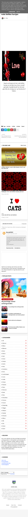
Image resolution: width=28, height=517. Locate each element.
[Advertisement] (14, 35)
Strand (14, 402)
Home (7, 505)
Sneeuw (14, 400)
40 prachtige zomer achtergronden (8, 302)
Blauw (14, 345)
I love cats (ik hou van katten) (9, 215)
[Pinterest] (11, 130)
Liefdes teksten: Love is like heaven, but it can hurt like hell (13, 168)
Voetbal (14, 413)
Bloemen (14, 348)
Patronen (14, 389)
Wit (14, 420)
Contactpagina (5, 464)
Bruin (14, 351)
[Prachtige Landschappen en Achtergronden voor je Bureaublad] (4, 315)
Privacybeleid (4, 461)
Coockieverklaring (5, 463)
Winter (14, 418)
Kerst (14, 371)
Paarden (14, 384)
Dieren (14, 353)
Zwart (23, 126)
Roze (14, 395)
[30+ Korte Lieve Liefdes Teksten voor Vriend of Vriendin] (4, 329)
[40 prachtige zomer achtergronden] (14, 288)
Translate (12, 474)
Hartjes (8, 126)
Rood (14, 392)
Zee (14, 423)
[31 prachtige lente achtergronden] (4, 308)
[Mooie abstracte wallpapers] (4, 322)
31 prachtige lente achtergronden (16, 306)
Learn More (12, 11)
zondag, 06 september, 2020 (11, 233)
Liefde (13, 126)
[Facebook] (2, 130)
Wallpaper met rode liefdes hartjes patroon (12, 191)
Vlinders (14, 410)
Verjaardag (14, 405)
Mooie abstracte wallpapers (14, 320)
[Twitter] (5, 130)
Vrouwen (14, 415)
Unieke (18, 126)
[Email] (14, 130)
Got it (18, 11)
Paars (14, 387)
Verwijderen (17, 248)
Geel (14, 356)
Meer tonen (23, 145)
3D (14, 340)
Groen (14, 358)
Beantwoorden (9, 248)
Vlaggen (14, 408)
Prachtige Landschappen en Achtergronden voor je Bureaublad (16, 314)
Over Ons (13, 505)
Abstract (14, 343)
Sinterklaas (14, 397)
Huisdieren (14, 369)
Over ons (3, 460)
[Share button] (17, 130)
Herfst (14, 364)
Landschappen (14, 374)
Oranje (14, 382)
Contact (20, 505)
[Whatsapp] (8, 130)
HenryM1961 (9, 232)
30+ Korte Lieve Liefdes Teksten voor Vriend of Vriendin (16, 327)
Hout (14, 366)
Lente (14, 377)
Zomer (14, 426)
